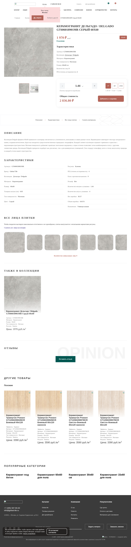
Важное (89, 10)
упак (121, 86)
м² (108, 86)
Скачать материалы (89, 120)
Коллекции (29, 18)
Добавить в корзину (108, 99)
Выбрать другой (52, 18)
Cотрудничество (101, 10)
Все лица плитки (71, 120)
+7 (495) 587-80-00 (55, 4)
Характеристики (53, 120)
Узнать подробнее (29, 533)
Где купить (67, 10)
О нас (73, 507)
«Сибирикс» (112, 537)
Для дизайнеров (90, 4)
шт (115, 86)
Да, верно (37, 18)
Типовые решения (48, 511)
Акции (25, 10)
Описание (38, 120)
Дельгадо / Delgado (72, 55)
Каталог (17, 10)
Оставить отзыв (65, 359)
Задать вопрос (94, 527)
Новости (73, 511)
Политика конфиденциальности (13, 537)
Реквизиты (74, 518)
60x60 (123, 37)
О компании (79, 10)
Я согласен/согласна (53, 531)
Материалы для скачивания (109, 515)
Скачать (79, 4)
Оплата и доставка (106, 511)
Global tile (45, 507)
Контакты (113, 10)
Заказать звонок (117, 527)
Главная (17, 18)
